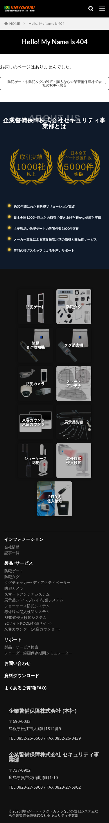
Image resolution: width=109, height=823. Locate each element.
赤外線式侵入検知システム (27, 611)
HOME (14, 23)
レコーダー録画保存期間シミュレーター (38, 653)
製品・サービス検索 (21, 647)
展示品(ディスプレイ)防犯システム (33, 600)
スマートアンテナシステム (27, 594)
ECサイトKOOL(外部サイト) (27, 623)
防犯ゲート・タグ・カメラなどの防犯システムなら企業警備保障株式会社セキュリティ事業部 (53, 813)
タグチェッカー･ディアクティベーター (37, 582)
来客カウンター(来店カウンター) (32, 629)
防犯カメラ (13, 588)
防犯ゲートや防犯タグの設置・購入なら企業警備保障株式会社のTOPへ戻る (55, 83)
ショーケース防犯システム (27, 605)
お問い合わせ (17, 663)
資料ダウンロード (21, 675)
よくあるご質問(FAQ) (25, 688)
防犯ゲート (13, 570)
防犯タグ (11, 576)
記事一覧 (11, 552)
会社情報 (11, 547)
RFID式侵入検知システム (25, 617)
